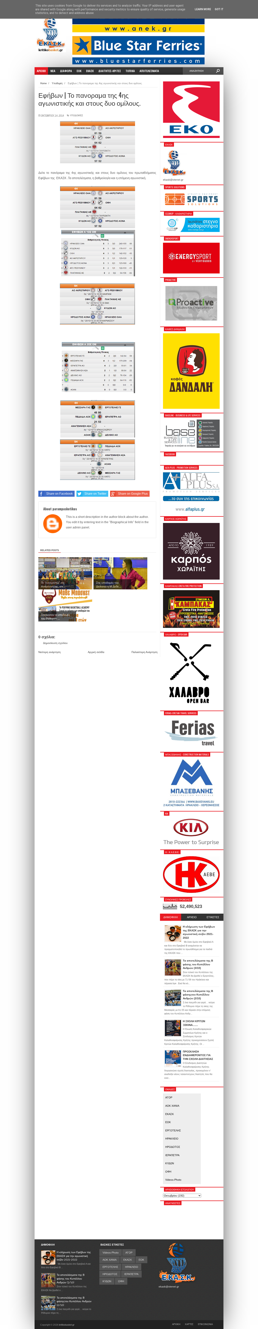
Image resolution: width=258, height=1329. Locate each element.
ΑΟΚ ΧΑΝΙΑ (172, 1105)
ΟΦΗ (168, 1171)
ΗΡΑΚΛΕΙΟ (171, 1138)
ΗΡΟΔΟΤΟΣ (172, 1146)
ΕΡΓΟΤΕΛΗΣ (173, 1130)
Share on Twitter (95, 493)
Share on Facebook (59, 493)
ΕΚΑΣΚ (169, 1114)
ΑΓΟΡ (168, 1097)
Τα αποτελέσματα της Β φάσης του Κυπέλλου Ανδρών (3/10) (70, 1278)
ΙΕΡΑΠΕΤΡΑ (172, 1155)
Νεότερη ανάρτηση (49, 652)
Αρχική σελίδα (96, 652)
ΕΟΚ (168, 1122)
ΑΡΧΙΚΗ (176, 1324)
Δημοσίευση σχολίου (55, 642)
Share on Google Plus (133, 493)
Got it (219, 9)
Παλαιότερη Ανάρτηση (144, 652)
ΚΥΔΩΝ (169, 1163)
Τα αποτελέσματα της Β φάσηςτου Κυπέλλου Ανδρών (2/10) (74, 1301)
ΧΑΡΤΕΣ (189, 1324)
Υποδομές (76, 115)
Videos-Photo (173, 1179)
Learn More (203, 9)
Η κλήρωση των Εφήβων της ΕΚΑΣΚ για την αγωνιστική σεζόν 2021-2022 (74, 1256)
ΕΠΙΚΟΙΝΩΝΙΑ (205, 1324)
